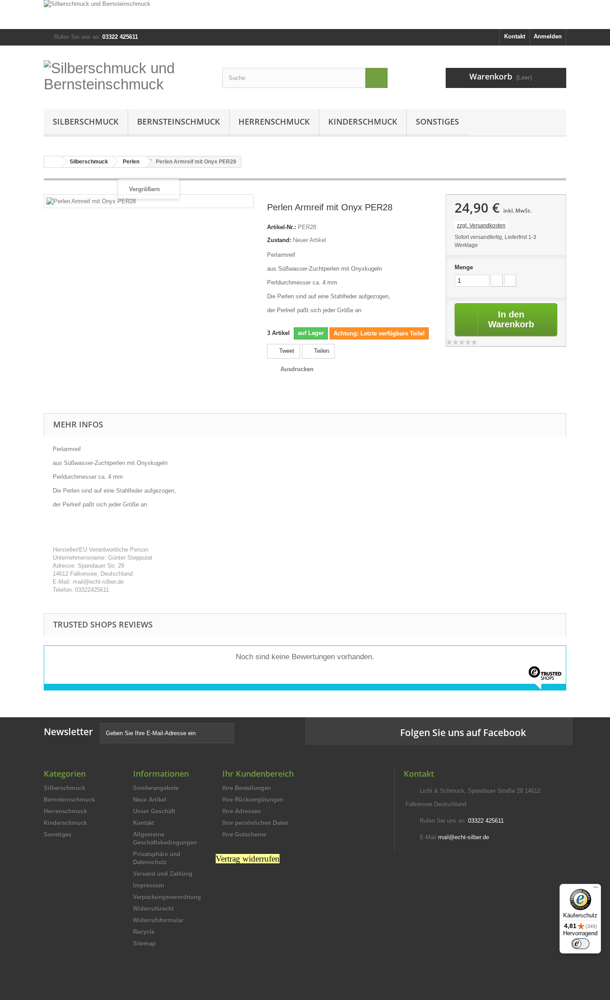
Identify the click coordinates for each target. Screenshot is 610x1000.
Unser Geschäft (154, 811)
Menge (464, 267)
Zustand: (279, 240)
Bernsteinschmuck (178, 121)
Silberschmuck (86, 121)
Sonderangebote (156, 788)
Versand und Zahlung (162, 873)
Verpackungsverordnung (167, 897)
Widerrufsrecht (153, 908)
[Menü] (595, 889)
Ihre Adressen (241, 811)
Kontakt (514, 36)
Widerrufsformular (158, 920)
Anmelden (548, 36)
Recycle (144, 932)
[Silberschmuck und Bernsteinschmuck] (305, 14)
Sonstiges (437, 121)
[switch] (580, 943)
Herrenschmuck (274, 121)
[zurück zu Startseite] (53, 161)
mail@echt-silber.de (463, 837)
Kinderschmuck (362, 121)
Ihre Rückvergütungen (253, 799)
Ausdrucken (296, 369)
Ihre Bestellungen (246, 788)
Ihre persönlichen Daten (255, 823)
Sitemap (144, 943)
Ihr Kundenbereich (258, 773)
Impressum (148, 885)
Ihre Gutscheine (244, 834)
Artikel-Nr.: (281, 227)
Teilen (320, 350)
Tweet (285, 350)
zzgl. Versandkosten (481, 225)
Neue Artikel (150, 799)
